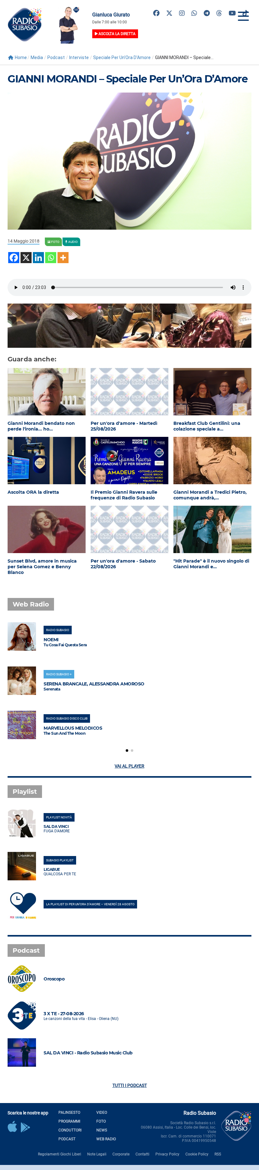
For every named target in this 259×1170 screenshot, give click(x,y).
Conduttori (69, 1130)
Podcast (56, 57)
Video (101, 1112)
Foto (101, 1121)
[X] (26, 257)
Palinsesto (69, 1112)
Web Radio (106, 1139)
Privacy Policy (167, 1154)
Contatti (142, 1154)
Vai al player (129, 766)
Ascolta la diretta (117, 34)
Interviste (79, 57)
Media (37, 57)
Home (21, 57)
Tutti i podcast (129, 1085)
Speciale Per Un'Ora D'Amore (122, 57)
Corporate (121, 1154)
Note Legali (96, 1154)
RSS (217, 1154)
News (101, 1130)
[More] (63, 257)
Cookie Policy (196, 1154)
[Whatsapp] (50, 257)
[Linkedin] (38, 257)
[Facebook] (13, 257)
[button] (127, 750)
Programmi (69, 1121)
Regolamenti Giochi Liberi (59, 1154)
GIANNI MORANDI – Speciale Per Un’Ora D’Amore (127, 79)
